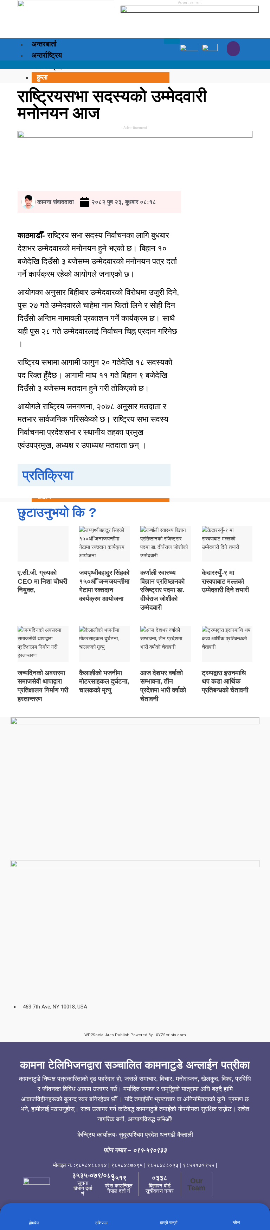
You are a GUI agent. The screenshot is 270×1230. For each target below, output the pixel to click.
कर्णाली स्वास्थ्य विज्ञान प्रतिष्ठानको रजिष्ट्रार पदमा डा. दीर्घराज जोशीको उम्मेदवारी (162, 590)
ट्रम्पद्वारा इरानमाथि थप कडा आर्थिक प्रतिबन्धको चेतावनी (225, 681)
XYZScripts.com (171, 1035)
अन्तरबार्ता (44, 44)
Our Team (196, 1184)
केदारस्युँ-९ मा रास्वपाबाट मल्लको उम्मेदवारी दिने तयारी (225, 581)
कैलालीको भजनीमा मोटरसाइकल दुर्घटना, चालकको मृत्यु (104, 681)
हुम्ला (42, 77)
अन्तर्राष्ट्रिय (47, 55)
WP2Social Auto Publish (106, 1035)
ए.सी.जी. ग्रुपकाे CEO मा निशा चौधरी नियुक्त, (42, 581)
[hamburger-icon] (172, 41)
